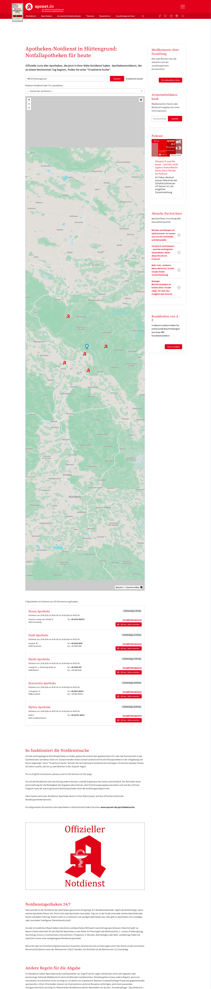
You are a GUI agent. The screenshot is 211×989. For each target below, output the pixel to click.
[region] (85, 343)
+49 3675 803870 (77, 619)
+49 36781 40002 (77, 715)
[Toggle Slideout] (183, 6)
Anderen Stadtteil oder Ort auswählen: (44, 85)
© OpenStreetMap (132, 587)
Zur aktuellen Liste (170, 80)
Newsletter (105, 16)
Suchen (117, 78)
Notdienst (31, 16)
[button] (87, 347)
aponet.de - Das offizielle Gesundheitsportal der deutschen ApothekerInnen (44, 7)
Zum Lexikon (173, 346)
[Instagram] (171, 16)
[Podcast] (177, 16)
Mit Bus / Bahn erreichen (130, 624)
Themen (90, 16)
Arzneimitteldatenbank (69, 16)
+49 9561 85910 (76, 691)
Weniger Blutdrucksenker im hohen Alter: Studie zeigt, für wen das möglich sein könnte (162, 287)
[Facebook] (160, 16)
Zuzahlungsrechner (125, 16)
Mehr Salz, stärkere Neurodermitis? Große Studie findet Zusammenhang (163, 270)
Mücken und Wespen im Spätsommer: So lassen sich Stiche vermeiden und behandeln (163, 235)
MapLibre (119, 587)
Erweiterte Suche (134, 78)
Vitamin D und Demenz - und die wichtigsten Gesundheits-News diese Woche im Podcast (167, 167)
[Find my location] (141, 100)
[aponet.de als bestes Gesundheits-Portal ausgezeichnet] (17, 12)
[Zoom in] (29, 100)
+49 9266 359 (75, 667)
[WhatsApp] (165, 16)
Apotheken (46, 16)
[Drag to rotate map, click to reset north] (29, 108)
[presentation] (143, 16)
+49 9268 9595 (76, 643)
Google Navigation (132, 619)
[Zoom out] (29, 104)
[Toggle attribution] (141, 587)
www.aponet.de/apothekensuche (117, 807)
